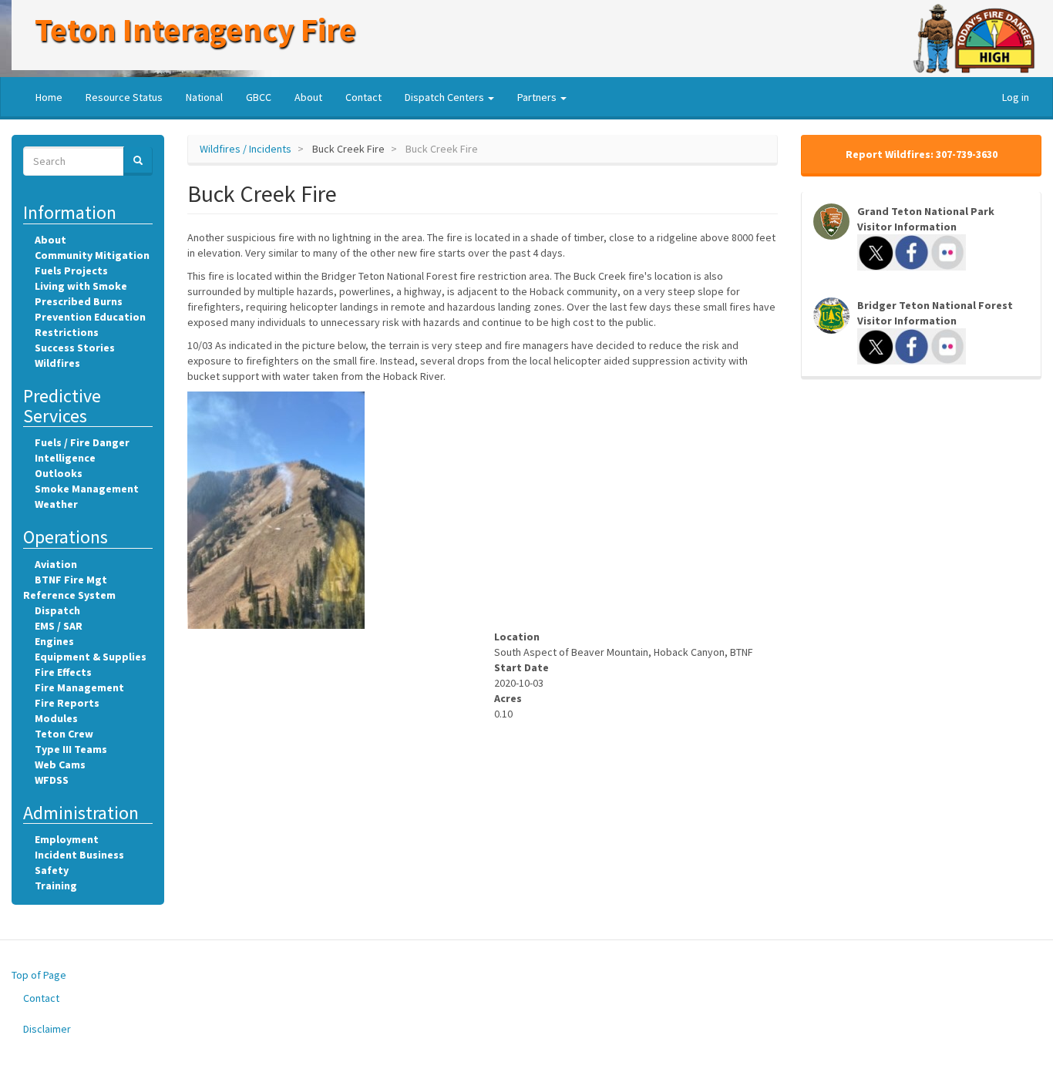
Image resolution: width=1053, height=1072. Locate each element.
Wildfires (57, 363)
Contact (363, 97)
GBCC (258, 97)
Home (48, 97)
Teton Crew (64, 734)
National (204, 97)
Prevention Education (90, 317)
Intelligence (65, 458)
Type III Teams (71, 749)
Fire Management (79, 687)
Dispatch (57, 610)
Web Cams (60, 764)
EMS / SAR (58, 626)
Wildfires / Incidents (245, 149)
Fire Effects (63, 672)
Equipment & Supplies (90, 657)
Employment (67, 839)
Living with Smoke (81, 286)
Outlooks (58, 473)
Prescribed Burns (79, 301)
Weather (56, 504)
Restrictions (67, 332)
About (308, 97)
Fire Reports (67, 703)
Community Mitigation (92, 255)
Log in (1015, 97)
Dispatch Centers (445, 97)
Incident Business (79, 855)
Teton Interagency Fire (195, 29)
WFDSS (52, 780)
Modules (56, 718)
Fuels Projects (71, 270)
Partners (538, 97)
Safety (52, 870)
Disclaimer (47, 1029)
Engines (54, 641)
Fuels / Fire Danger (82, 442)
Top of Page (39, 975)
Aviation (56, 564)
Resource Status (124, 97)
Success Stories (75, 348)
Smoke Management (87, 489)
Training (56, 885)
